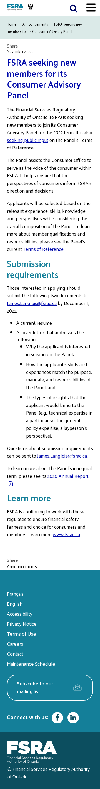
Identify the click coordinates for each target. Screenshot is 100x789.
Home (11, 24)
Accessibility (19, 613)
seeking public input (27, 140)
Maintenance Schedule (31, 663)
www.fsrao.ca (66, 534)
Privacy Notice (22, 623)
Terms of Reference (43, 248)
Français (15, 593)
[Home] (21, 8)
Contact (15, 653)
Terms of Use (21, 633)
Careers (15, 643)
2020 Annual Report (68, 475)
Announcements (35, 24)
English (14, 603)
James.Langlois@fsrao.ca (32, 303)
